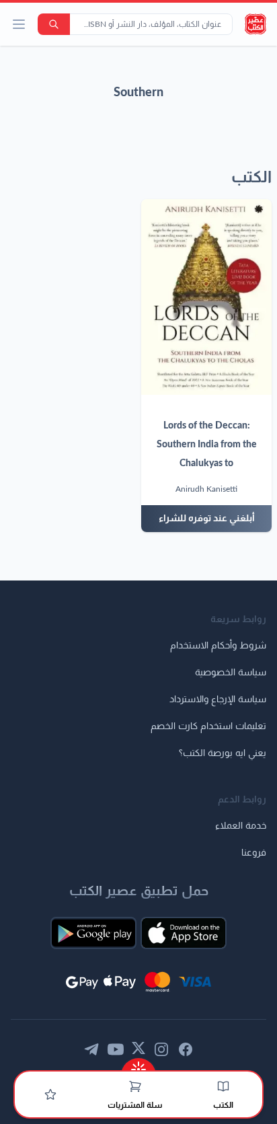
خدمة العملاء (240, 826)
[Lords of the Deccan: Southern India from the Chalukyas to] (206, 297)
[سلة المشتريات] (135, 1086)
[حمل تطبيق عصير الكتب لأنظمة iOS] (184, 933)
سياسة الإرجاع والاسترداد (217, 699)
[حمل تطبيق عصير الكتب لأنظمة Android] (93, 933)
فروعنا (253, 853)
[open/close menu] (19, 24)
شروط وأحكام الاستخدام (218, 645)
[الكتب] (223, 1086)
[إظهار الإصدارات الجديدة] (138, 1065)
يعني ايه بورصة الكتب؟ (222, 753)
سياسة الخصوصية (230, 672)
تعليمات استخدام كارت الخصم (208, 726)
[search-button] (54, 24)
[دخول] (50, 1094)
